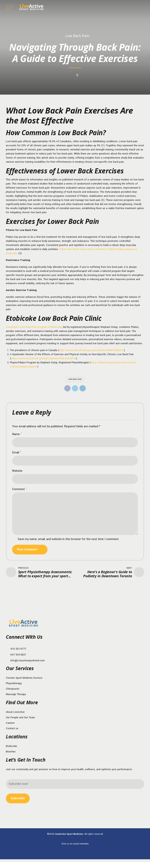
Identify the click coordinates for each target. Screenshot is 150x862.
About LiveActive (15, 712)
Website (17, 471)
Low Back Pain (77, 35)
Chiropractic (13, 689)
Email (15, 453)
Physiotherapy (14, 683)
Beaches (11, 751)
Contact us (12, 728)
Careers (10, 723)
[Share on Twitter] (75, 388)
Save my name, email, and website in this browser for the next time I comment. (68, 539)
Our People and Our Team (20, 717)
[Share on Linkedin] (82, 388)
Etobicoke (11, 746)
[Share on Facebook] (67, 388)
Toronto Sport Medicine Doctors (24, 678)
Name (16, 434)
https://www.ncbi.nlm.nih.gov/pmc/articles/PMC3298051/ (91, 350)
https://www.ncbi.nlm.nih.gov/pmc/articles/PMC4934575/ (43, 358)
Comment (18, 489)
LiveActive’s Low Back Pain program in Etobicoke (34, 327)
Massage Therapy (16, 694)
